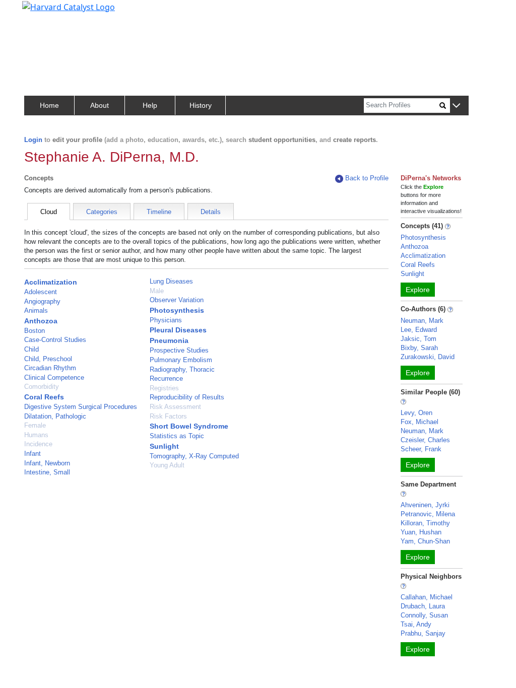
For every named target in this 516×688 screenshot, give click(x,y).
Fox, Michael (419, 422)
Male (157, 291)
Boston (34, 330)
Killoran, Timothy (425, 523)
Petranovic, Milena (428, 514)
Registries (164, 388)
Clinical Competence (54, 377)
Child (31, 349)
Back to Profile (367, 178)
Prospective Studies (179, 350)
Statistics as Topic (177, 436)
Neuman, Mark (422, 320)
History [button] (200, 105)
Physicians (166, 320)
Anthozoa (40, 321)
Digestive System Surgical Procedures (80, 406)
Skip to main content (42, 12)
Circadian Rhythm (50, 368)
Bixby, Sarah (419, 348)
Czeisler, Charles (425, 440)
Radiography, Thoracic (182, 369)
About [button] (99, 105)
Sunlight (164, 446)
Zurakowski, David (428, 357)
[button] (456, 106)
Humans (36, 435)
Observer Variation (177, 300)
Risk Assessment (175, 406)
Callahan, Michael (427, 597)
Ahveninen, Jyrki (425, 505)
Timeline (159, 212)
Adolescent (40, 292)
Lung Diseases (171, 281)
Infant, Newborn (47, 463)
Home (49, 105)
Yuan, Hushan (421, 532)
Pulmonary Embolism (181, 360)
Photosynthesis (177, 310)
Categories (101, 212)
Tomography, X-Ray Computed (194, 456)
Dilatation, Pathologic (55, 416)
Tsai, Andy (416, 624)
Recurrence (166, 378)
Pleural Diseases (178, 330)
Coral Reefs (44, 397)
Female (35, 425)
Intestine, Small (47, 472)
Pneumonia (169, 340)
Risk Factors (168, 416)
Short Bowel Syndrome (189, 426)
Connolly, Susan (424, 615)
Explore (418, 290)
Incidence (38, 444)
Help (150, 105)
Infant (32, 453)
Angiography (42, 301)
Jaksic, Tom (418, 338)
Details (211, 212)
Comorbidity (41, 386)
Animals (36, 310)
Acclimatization (50, 282)
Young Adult (167, 465)
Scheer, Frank (421, 449)
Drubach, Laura (423, 606)
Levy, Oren (416, 413)
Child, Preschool (48, 359)
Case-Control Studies (55, 339)
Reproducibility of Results (187, 397)
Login (33, 140)
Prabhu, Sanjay (423, 633)
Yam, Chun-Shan (425, 541)
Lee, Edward (419, 329)
